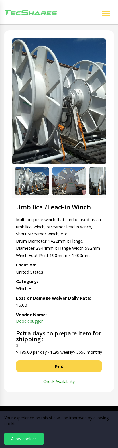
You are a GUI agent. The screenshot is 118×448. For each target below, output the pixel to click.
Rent (59, 366)
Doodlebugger (29, 321)
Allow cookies (24, 438)
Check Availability (59, 381)
